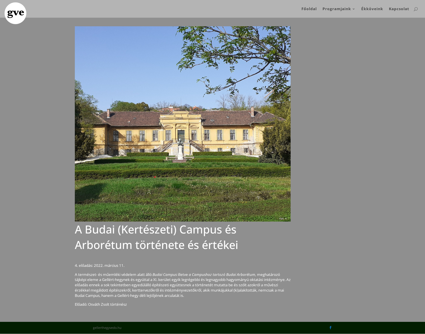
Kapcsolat (399, 9)
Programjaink (337, 9)
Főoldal (309, 9)
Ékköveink (372, 9)
